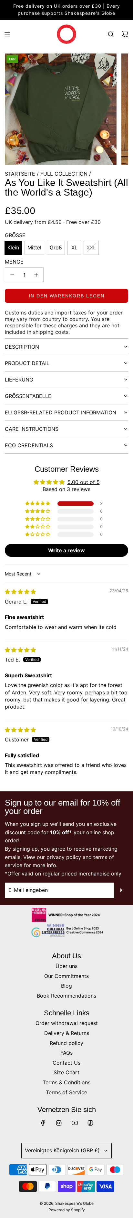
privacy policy (63, 857)
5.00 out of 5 (83, 482)
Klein (13, 247)
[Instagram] (59, 1123)
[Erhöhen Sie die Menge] (36, 275)
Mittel (34, 247)
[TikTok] (90, 1123)
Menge (14, 261)
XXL (91, 247)
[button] (38, 503)
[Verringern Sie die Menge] (12, 275)
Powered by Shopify (66, 1209)
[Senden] (121, 890)
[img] (20, 591)
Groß (56, 247)
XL (74, 247)
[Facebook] (43, 1123)
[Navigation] (7, 34)
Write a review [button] (66, 550)
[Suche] (111, 34)
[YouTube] (74, 1123)
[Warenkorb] (125, 34)
